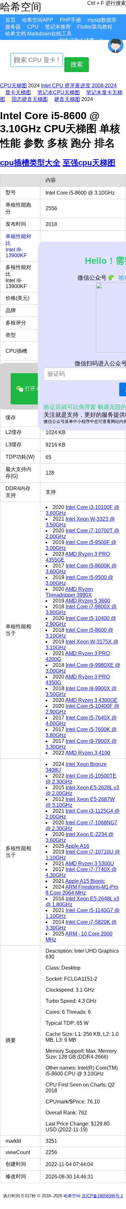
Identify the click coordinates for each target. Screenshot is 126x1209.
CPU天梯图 (13, 85)
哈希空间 (72, 1195)
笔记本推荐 (58, 27)
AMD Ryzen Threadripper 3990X (69, 592)
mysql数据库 (102, 20)
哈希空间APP (37, 20)
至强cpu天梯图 (89, 162)
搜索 (76, 64)
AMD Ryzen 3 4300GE (91, 700)
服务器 (13, 27)
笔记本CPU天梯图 (58, 92)
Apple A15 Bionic (85, 881)
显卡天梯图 (18, 92)
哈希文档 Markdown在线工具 (38, 33)
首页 (10, 20)
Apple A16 (77, 846)
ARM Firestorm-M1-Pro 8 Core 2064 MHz (82, 890)
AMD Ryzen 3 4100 (87, 753)
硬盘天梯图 (67, 99)
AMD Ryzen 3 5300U (89, 863)
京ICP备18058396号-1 (102, 1195)
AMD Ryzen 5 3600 (87, 601)
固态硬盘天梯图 (30, 99)
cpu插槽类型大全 (30, 162)
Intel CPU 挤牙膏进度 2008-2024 (79, 85)
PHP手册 (70, 20)
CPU (32, 27)
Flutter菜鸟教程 (94, 27)
